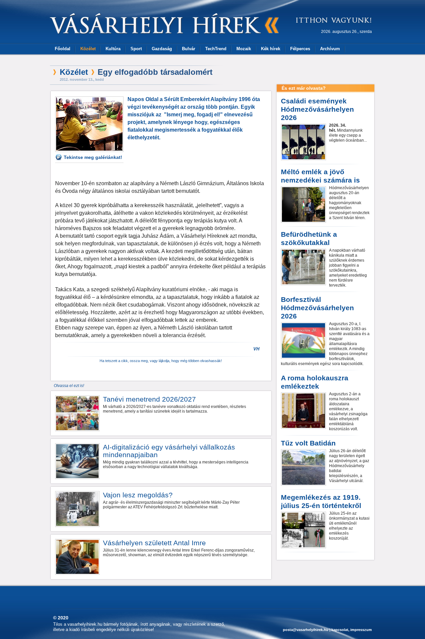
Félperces (300, 48)
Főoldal (62, 48)
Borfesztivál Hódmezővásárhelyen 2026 (317, 308)
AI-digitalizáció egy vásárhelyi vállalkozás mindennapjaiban (169, 450)
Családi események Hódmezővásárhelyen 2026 (317, 109)
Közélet (88, 48)
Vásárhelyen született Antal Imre (154, 543)
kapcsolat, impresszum (351, 630)
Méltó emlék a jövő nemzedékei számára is (320, 176)
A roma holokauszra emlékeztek (314, 382)
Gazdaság (162, 48)
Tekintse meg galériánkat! (93, 157)
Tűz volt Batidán (308, 443)
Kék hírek (270, 48)
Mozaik (243, 48)
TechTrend (215, 48)
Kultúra (113, 48)
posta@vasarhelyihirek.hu (305, 630)
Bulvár (188, 48)
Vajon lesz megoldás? (138, 495)
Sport (136, 48)
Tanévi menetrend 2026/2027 (149, 399)
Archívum (330, 48)
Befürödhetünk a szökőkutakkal (309, 238)
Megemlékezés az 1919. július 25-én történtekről (321, 501)
